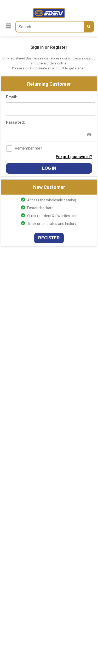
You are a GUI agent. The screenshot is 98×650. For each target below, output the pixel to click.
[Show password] (89, 134)
